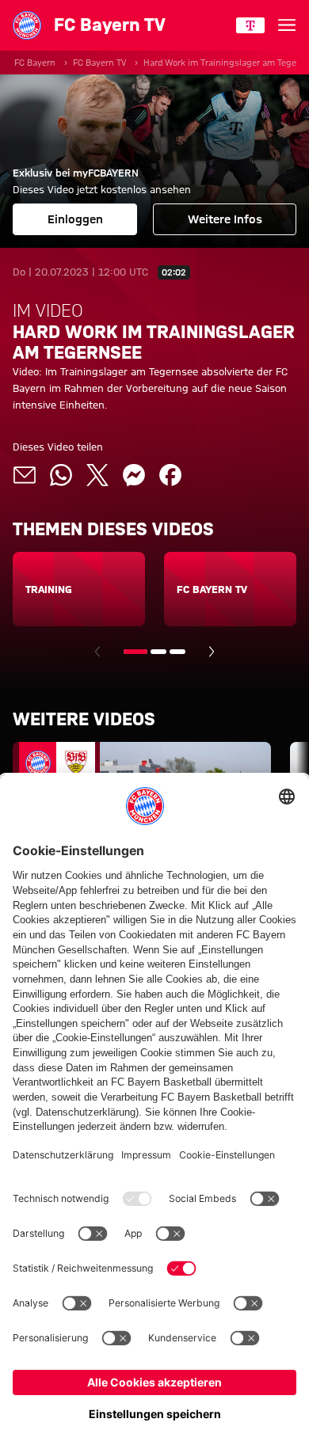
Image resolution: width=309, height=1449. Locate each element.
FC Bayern (34, 62)
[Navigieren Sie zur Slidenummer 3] (177, 651)
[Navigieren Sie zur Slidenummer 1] (135, 651)
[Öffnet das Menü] (286, 25)
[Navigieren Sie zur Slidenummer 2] (158, 651)
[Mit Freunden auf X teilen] (97, 475)
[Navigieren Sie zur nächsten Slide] (211, 651)
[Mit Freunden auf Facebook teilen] (170, 475)
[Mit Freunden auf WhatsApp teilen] (61, 475)
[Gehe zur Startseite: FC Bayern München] (27, 25)
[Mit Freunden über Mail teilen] (24, 475)
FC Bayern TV (99, 62)
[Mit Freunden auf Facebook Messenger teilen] (134, 475)
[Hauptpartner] (250, 25)
